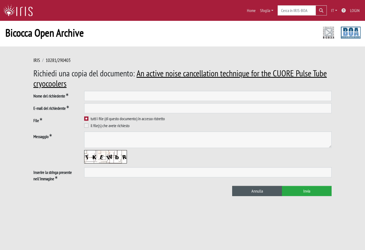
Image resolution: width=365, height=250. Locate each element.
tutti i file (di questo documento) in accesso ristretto (128, 118)
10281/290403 (58, 60)
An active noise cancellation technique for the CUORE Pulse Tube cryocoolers (180, 78)
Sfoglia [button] (265, 10)
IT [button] (332, 10)
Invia (306, 191)
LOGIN (355, 10)
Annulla (257, 191)
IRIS (36, 60)
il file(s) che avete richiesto (110, 125)
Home (251, 10)
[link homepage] (20, 10)
